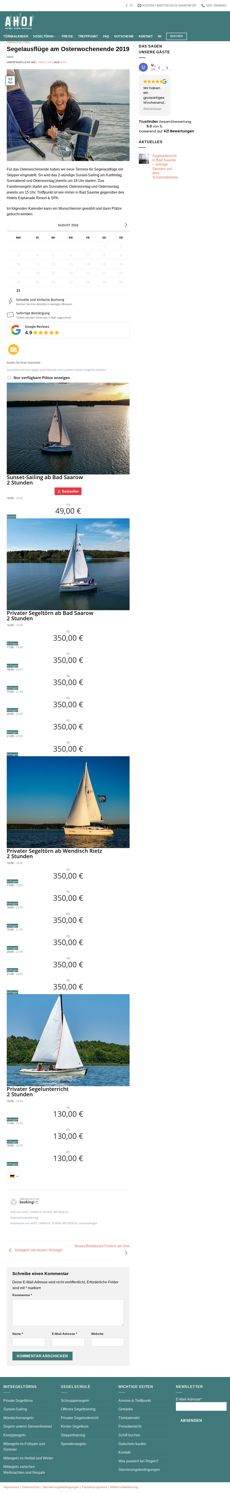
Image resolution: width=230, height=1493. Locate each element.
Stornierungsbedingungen (139, 1469)
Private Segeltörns (18, 1401)
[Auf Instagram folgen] (131, 5)
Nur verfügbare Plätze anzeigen (41, 377)
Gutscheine (124, 36)
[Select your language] (14, 1176)
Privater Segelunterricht (79, 1418)
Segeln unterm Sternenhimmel (27, 1426)
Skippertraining (73, 1435)
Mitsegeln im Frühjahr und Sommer (24, 1447)
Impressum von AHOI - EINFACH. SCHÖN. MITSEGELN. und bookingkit (53, 1223)
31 (18, 290)
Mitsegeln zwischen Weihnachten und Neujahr (24, 1469)
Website (97, 1334)
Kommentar (22, 1295)
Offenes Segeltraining (78, 1409)
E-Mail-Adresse (64, 1334)
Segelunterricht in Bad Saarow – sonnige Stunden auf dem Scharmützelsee (165, 166)
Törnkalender (15, 36)
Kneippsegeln (14, 1435)
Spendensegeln (73, 1444)
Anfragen (12, 643)
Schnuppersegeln (75, 1401)
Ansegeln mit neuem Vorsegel (38, 1250)
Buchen (11, 516)
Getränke (125, 1409)
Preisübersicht (129, 1426)
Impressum (11, 1487)
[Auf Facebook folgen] (126, 5)
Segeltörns (43, 36)
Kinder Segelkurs (74, 1426)
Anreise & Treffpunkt (134, 1401)
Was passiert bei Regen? (138, 1461)
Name (17, 1334)
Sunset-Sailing (15, 1409)
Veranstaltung (18, 42)
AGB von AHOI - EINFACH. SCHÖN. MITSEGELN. (39, 1212)
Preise (67, 36)
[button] (167, 68)
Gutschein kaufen (132, 1444)
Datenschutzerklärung (24, 1217)
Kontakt (146, 36)
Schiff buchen (129, 1435)
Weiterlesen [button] (152, 109)
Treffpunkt (88, 36)
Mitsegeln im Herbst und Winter (28, 1458)
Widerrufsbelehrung (124, 1487)
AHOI (63, 62)
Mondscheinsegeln (18, 1418)
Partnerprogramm (94, 1487)
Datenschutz (31, 1487)
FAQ (106, 36)
